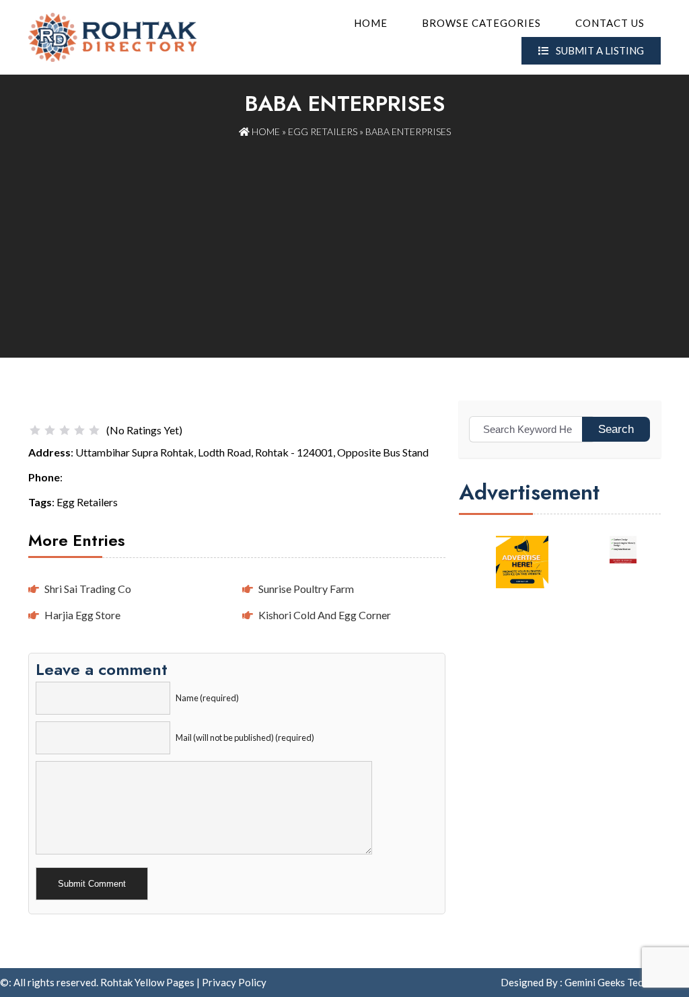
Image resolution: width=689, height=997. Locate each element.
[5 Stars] (94, 430)
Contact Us (610, 23)
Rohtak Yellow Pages (147, 982)
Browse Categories (481, 23)
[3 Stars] (64, 430)
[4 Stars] (79, 430)
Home (371, 23)
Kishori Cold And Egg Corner (324, 614)
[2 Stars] (50, 430)
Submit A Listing (599, 50)
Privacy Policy (234, 982)
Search (616, 429)
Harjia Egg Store (82, 614)
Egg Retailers (322, 131)
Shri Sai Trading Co (87, 588)
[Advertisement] (344, 241)
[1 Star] (35, 430)
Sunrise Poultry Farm (306, 588)
